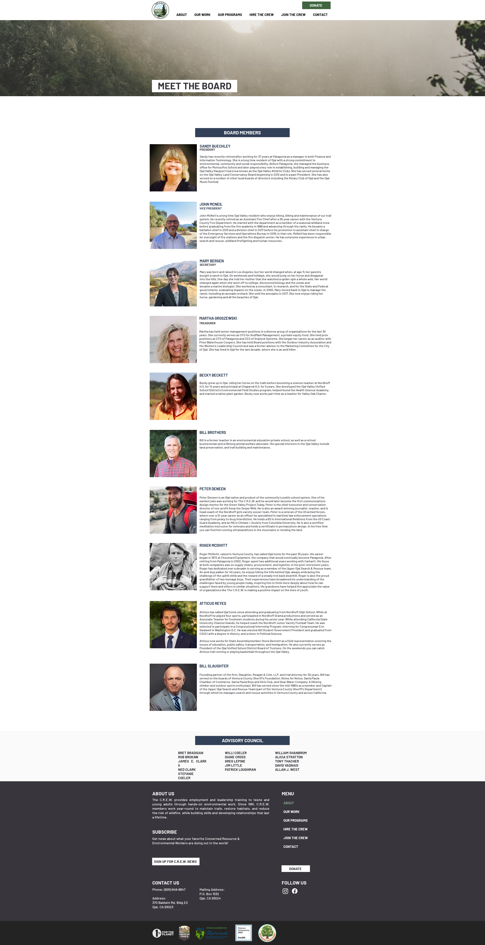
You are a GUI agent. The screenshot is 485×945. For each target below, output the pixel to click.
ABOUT (288, 803)
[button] (230, 15)
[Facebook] (294, 891)
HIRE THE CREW (295, 829)
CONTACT (290, 846)
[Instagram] (285, 891)
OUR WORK (291, 812)
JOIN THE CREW (295, 838)
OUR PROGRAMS (295, 820)
